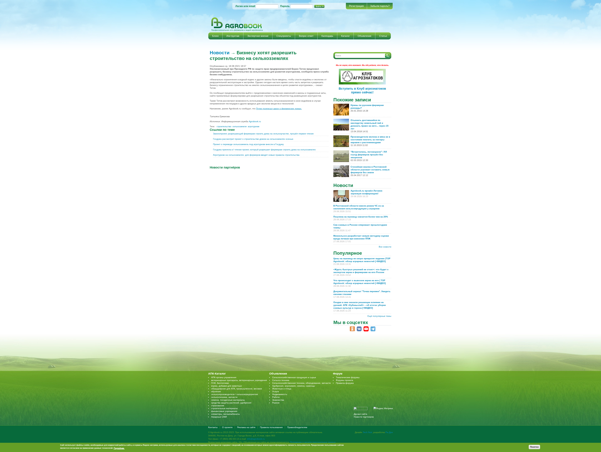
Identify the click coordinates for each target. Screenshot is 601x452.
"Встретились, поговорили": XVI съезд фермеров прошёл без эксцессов (369, 155)
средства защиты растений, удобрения (231, 402)
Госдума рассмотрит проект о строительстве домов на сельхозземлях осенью (253, 139)
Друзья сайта (360, 414)
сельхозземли (239, 126)
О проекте (227, 427)
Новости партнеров (364, 417)
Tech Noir (367, 432)
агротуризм (253, 126)
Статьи (383, 36)
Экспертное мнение (257, 36)
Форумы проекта (344, 380)
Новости (219, 52)
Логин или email (245, 6)
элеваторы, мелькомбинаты (225, 414)
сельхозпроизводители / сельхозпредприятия (234, 394)
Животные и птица (281, 388)
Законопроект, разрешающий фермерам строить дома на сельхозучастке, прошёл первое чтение (263, 133)
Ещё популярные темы (379, 316)
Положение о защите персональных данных (313, 442)
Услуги (275, 391)
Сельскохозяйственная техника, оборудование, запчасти (301, 383)
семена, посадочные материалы (228, 400)
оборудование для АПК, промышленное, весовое (236, 388)
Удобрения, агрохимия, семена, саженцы (293, 386)
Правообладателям (297, 427)
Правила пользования (271, 427)
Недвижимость (279, 394)
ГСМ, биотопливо (220, 383)
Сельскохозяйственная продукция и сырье (294, 377)
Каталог (345, 36)
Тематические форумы (348, 377)
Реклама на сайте (246, 427)
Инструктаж (232, 36)
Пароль (285, 6)
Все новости (385, 246)
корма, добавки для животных (226, 386)
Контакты (213, 427)
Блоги (215, 36)
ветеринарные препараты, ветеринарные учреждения (239, 380)
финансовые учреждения (224, 411)
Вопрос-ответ (306, 36)
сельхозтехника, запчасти (224, 397)
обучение (216, 391)
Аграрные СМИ (219, 417)
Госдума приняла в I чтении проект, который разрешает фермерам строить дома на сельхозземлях (264, 149)
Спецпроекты (283, 36)
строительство (224, 126)
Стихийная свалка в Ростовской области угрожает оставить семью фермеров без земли (370, 170)
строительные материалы (224, 408)
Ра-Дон (389, 432)
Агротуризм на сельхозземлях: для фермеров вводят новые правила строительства (256, 155)
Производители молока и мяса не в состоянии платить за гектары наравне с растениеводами (370, 139)
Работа (276, 397)
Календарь (327, 36)
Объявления (364, 36)
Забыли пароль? (380, 6)
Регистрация (356, 6)
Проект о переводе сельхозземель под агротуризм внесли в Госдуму (248, 144)
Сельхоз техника (280, 380)
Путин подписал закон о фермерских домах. (279, 108)
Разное (276, 402)
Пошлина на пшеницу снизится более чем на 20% (361, 216)
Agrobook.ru (255, 121)
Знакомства (278, 400)
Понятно (534, 447)
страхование (217, 405)
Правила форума (345, 383)
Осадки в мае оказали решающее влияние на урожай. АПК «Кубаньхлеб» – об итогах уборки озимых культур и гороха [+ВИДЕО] (359, 305)
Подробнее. (119, 448)
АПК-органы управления (223, 377)
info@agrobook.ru (256, 439)
